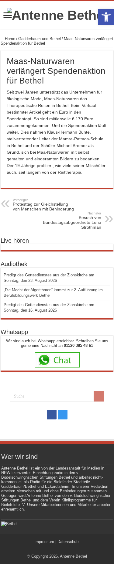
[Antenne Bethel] (57, 14)
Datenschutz (68, 541)
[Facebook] (52, 414)
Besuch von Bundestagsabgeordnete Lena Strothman (72, 220)
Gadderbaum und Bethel (39, 38)
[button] (106, 17)
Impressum (44, 541)
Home (9, 38)
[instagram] (62, 414)
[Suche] (99, 396)
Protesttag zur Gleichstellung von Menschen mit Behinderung (43, 204)
